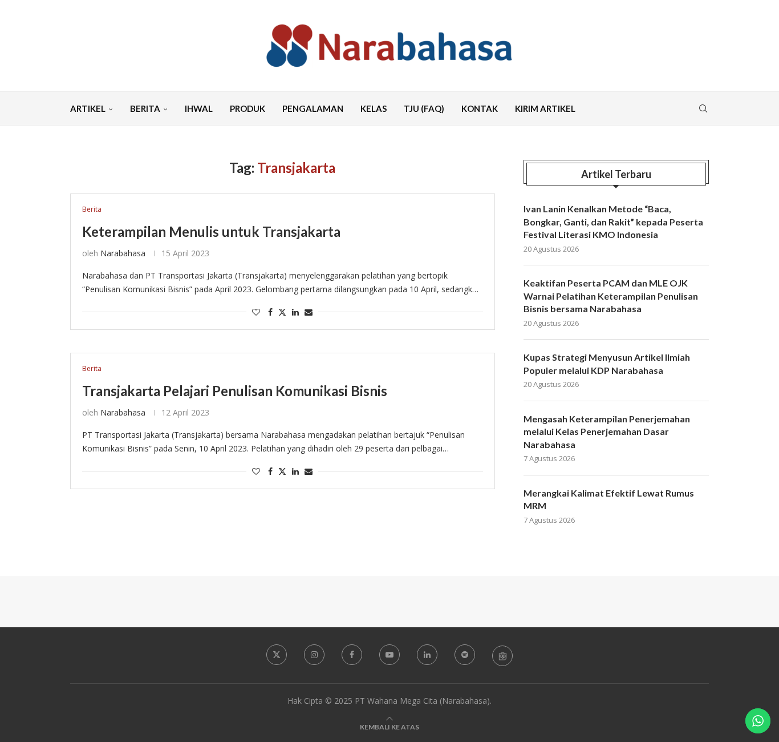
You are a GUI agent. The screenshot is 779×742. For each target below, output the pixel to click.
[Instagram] (314, 654)
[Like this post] (256, 312)
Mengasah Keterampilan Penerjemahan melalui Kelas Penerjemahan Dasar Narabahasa (607, 431)
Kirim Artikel (545, 108)
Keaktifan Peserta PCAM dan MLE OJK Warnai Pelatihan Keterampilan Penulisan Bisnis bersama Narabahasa (611, 295)
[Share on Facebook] (270, 312)
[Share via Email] (309, 312)
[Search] (703, 108)
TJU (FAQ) (424, 108)
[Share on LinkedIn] (295, 312)
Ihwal (199, 108)
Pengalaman (312, 108)
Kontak (479, 108)
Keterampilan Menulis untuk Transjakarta (211, 231)
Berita (145, 108)
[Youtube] (389, 654)
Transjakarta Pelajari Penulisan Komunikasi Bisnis (234, 390)
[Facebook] (352, 654)
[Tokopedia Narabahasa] (502, 655)
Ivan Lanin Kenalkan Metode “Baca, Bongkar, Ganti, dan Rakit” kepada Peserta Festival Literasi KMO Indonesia (613, 221)
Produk (247, 108)
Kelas (373, 108)
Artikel (88, 108)
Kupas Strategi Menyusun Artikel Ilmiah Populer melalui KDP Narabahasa (607, 363)
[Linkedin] (427, 654)
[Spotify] (465, 654)
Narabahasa (122, 253)
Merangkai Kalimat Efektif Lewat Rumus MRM (609, 499)
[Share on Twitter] (282, 312)
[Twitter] (276, 654)
